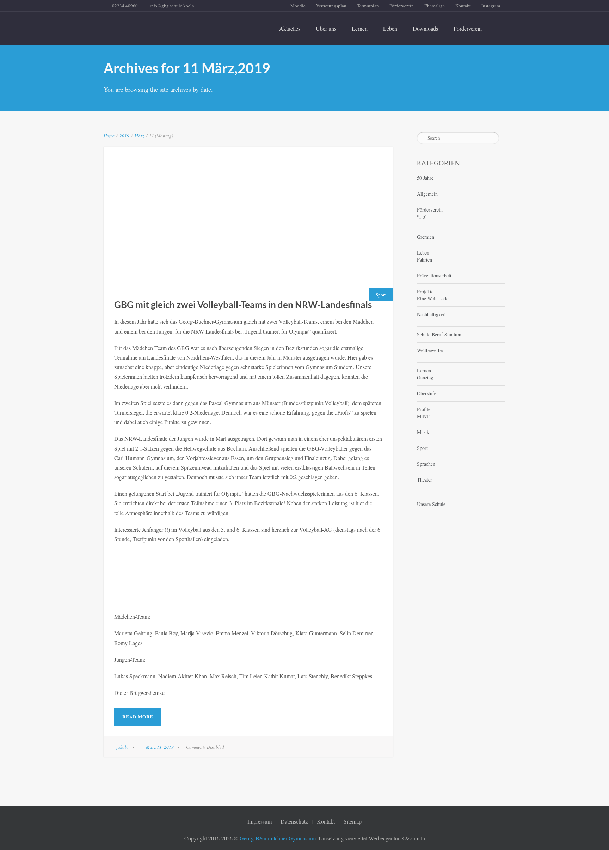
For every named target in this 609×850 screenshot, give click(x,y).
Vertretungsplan (331, 5)
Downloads (425, 28)
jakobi (122, 747)
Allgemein (427, 193)
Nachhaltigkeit (431, 314)
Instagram (490, 5)
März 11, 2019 (160, 747)
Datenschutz (294, 821)
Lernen (360, 28)
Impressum (259, 821)
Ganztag (425, 377)
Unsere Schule (431, 504)
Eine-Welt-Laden (434, 298)
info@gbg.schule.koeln (172, 5)
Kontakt (463, 5)
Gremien (425, 236)
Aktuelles (289, 28)
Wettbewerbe (430, 350)
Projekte (425, 291)
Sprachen (426, 463)
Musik (423, 432)
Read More (137, 716)
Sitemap (353, 821)
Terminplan (368, 5)
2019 (124, 136)
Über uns (326, 28)
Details (266, 211)
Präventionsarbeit (434, 275)
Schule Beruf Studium (439, 334)
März (139, 136)
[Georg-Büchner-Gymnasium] (166, 24)
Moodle (298, 5)
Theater (424, 479)
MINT (423, 416)
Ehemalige (434, 5)
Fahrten (424, 259)
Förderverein (401, 5)
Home (109, 136)
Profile (423, 409)
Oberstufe (426, 393)
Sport (381, 295)
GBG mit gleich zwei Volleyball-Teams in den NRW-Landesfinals (248, 193)
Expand (229, 211)
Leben (390, 28)
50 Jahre (425, 178)
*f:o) (422, 216)
